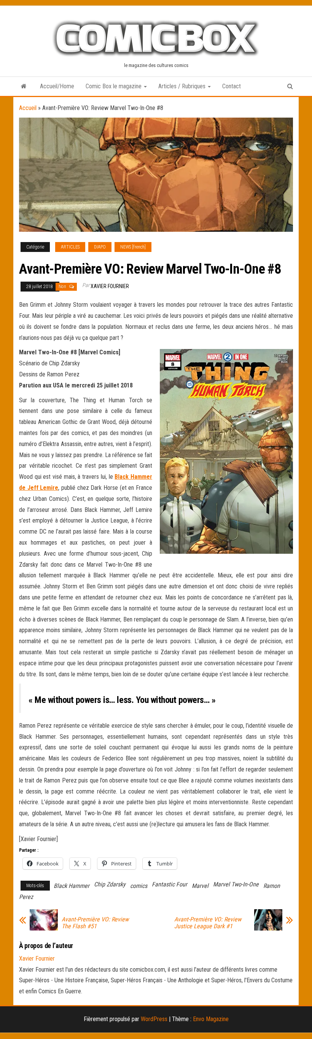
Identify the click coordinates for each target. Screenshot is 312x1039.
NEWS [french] (133, 247)
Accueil (28, 108)
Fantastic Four (169, 884)
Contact (231, 86)
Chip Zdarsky (110, 884)
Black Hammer (71, 885)
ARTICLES (70, 247)
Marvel (200, 885)
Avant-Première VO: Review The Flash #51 (95, 923)
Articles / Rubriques (182, 86)
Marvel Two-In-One (236, 884)
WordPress (154, 1019)
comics (138, 885)
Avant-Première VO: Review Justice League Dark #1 (207, 923)
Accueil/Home (57, 86)
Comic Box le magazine (114, 86)
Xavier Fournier (110, 286)
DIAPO (100, 247)
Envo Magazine (211, 1019)
